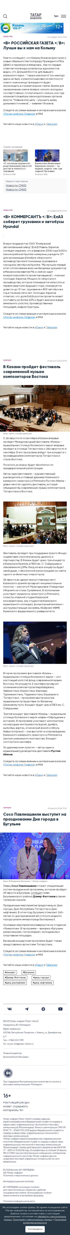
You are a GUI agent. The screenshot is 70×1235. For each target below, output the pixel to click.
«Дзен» (39, 124)
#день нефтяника (42, 983)
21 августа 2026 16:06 (57, 361)
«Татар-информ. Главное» (19, 114)
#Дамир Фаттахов (15, 978)
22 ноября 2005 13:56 (57, 37)
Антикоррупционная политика (18, 1182)
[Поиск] (5, 16)
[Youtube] (60, 1009)
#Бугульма (28, 972)
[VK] (9, 1009)
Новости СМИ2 (16, 185)
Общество (8, 36)
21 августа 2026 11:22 (57, 808)
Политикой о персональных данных (32, 1220)
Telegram (51, 124)
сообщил (36, 893)
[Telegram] (26, 1009)
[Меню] (64, 16)
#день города (41, 978)
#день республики (15, 983)
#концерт (10, 972)
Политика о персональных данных (20, 1176)
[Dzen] (43, 1009)
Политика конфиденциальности (19, 1201)
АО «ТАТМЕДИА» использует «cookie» (21, 1187)
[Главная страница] (36, 16)
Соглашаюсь (35, 1229)
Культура (7, 360)
